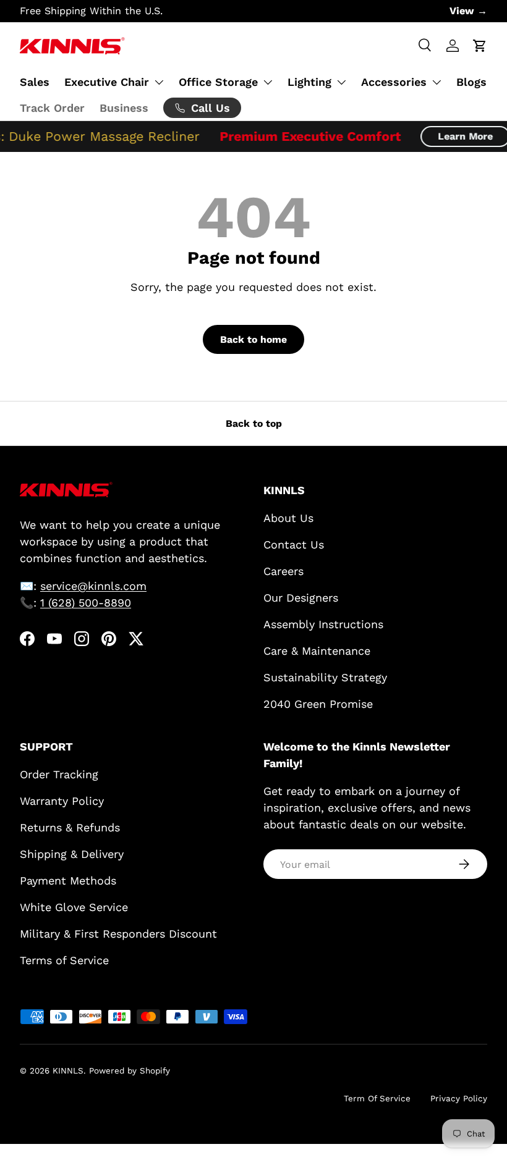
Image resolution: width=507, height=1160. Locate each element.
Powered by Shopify (129, 1070)
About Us (288, 517)
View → (468, 11)
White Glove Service (74, 907)
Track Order (52, 107)
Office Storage (218, 81)
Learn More (460, 136)
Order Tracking (59, 774)
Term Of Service (377, 1098)
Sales (34, 81)
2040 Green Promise (318, 703)
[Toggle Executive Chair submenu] (158, 82)
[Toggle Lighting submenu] (341, 82)
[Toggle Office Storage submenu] (267, 82)
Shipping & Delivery (72, 853)
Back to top (254, 423)
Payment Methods (68, 880)
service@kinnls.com (93, 585)
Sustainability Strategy (325, 677)
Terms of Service (64, 960)
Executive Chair (106, 81)
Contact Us (293, 544)
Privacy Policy (458, 1098)
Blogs (471, 81)
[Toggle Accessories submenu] (436, 82)
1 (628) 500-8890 (85, 602)
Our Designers (300, 597)
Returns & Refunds (70, 827)
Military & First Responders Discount (118, 933)
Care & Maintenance (316, 650)
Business (124, 107)
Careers (283, 571)
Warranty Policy (62, 800)
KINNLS (68, 1070)
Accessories (394, 81)
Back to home (253, 339)
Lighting (309, 81)
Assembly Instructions (323, 624)
